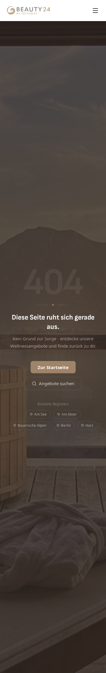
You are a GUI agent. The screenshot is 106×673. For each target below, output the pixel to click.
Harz (89, 425)
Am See (40, 414)
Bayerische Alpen (32, 425)
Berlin (66, 425)
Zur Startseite (53, 367)
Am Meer (69, 414)
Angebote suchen (56, 383)
